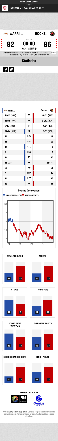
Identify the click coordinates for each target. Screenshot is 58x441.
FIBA (19, 400)
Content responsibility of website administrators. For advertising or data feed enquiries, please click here (29, 414)
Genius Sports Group (39, 400)
